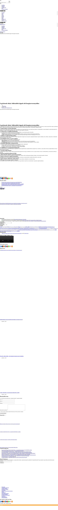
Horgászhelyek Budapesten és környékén (20, 219)
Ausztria (5, 226)
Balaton (8, 226)
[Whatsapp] (9, 178)
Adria (1, 226)
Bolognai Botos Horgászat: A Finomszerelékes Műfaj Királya (9, 447)
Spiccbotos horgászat (46, 229)
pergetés (20, 229)
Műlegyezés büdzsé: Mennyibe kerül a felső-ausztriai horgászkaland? (12, 233)
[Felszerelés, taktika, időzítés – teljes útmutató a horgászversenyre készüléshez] (17, 354)
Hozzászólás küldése (3, 413)
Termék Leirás (4, 28)
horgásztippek (43, 228)
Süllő (2, 18)
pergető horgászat (26, 229)
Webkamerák (4, 492)
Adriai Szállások (4, 20)
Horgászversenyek (9, 107)
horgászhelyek (31, 228)
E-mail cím (1, 461)
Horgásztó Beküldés (5, 30)
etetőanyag (40, 226)
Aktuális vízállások (4, 488)
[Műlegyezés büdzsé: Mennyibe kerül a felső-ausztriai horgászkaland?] (3, 423)
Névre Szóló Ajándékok (5, 493)
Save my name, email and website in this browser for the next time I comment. (12, 411)
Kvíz (2, 29)
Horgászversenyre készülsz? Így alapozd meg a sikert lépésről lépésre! (12, 182)
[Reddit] (4, 178)
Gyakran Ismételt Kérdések (6, 495)
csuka (28, 226)
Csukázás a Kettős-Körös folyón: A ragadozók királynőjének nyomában (10, 431)
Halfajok (3, 27)
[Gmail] (10, 178)
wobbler (18, 230)
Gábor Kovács (26, 233)
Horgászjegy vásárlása (5, 489)
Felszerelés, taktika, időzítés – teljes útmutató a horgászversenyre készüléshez (12, 356)
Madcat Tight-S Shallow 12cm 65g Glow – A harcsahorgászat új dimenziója (13, 450)
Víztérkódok (3, 490)
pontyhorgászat (34, 229)
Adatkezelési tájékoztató (5, 487)
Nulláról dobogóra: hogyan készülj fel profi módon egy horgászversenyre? (12, 184)
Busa (2, 14)
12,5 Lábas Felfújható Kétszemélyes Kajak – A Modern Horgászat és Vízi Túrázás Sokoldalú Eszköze (16, 451)
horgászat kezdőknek (7, 228)
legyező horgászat (4, 229)
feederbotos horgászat (47, 226)
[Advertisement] (29, 117)
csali (26, 226)
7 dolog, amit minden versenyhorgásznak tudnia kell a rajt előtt (11, 183)
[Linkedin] (5, 178)
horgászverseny (4, 107)
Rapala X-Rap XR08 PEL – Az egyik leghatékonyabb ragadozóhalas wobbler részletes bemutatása (16, 454)
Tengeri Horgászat (7, 230)
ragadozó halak (40, 229)
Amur (2, 13)
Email (1, 401)
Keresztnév (1, 460)
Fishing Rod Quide (4, 497)
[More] (12, 178)
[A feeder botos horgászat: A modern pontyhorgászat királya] (3, 438)
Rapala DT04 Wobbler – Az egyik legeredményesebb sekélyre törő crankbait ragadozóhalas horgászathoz (17, 452)
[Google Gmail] (10, 246)
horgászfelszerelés (16, 228)
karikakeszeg (55, 228)
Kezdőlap (3, 12)
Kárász (1, 229)
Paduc (17, 229)
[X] (2, 178)
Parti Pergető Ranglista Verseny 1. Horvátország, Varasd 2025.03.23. (12, 185)
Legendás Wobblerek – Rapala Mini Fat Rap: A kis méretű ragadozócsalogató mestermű (14, 457)
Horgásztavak (4, 19)
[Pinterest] (3, 22)
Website (1, 403)
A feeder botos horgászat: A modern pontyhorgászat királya (8, 439)
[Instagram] (2, 22)
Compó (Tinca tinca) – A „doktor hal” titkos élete (9, 456)
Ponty (2, 17)
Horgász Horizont (2, 24)
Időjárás (51, 228)
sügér (54, 229)
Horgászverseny (48, 228)
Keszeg (3, 16)
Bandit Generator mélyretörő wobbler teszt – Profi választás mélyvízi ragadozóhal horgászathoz (15, 455)
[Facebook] (0, 22)
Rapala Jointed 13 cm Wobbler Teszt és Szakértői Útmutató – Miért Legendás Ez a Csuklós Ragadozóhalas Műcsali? (18, 453)
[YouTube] (4, 22)
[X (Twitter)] (1, 22)
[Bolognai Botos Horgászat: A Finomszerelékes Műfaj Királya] (3, 446)
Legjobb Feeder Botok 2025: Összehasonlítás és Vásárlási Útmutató (31, 220)
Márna (15, 229)
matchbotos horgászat (10, 229)
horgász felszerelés (24, 228)
